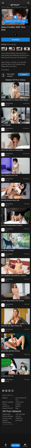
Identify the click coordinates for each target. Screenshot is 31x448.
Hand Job (4, 64)
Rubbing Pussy (20, 64)
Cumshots (13, 62)
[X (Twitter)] (6, 390)
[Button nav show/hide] (3, 2)
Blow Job (9, 66)
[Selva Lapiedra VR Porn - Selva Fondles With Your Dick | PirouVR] (15, 17)
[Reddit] (9, 390)
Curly (18, 62)
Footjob (7, 62)
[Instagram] (3, 390)
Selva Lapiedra (11, 44)
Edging (3, 66)
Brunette (23, 62)
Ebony (15, 66)
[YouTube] (12, 390)
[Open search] (28, 2)
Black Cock (11, 64)
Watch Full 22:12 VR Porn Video (15, 21)
